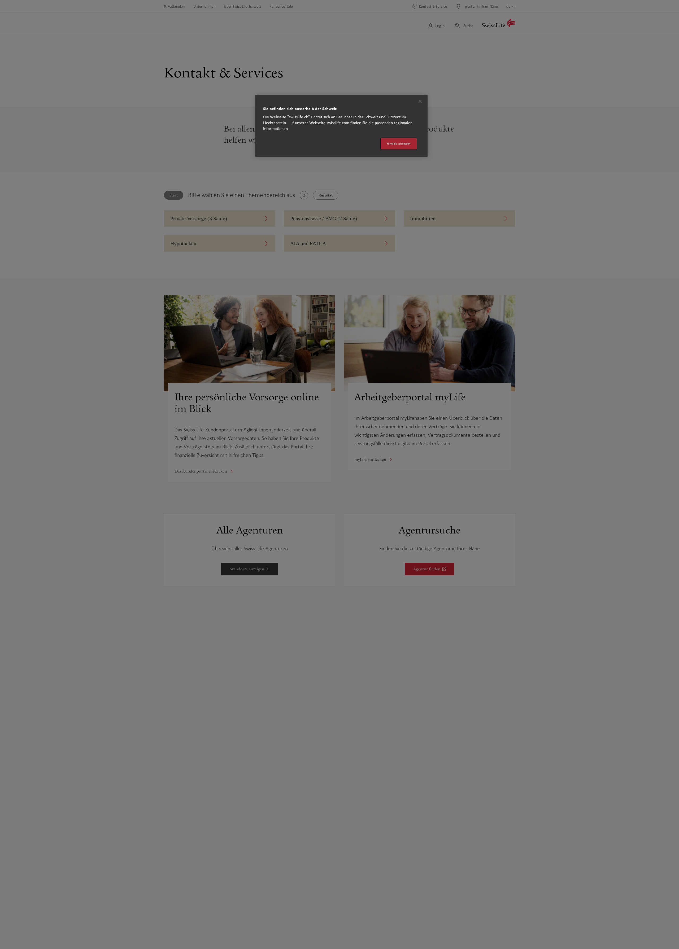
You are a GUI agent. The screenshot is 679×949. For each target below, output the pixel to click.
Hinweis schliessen (399, 143)
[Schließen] (420, 101)
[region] (341, 126)
